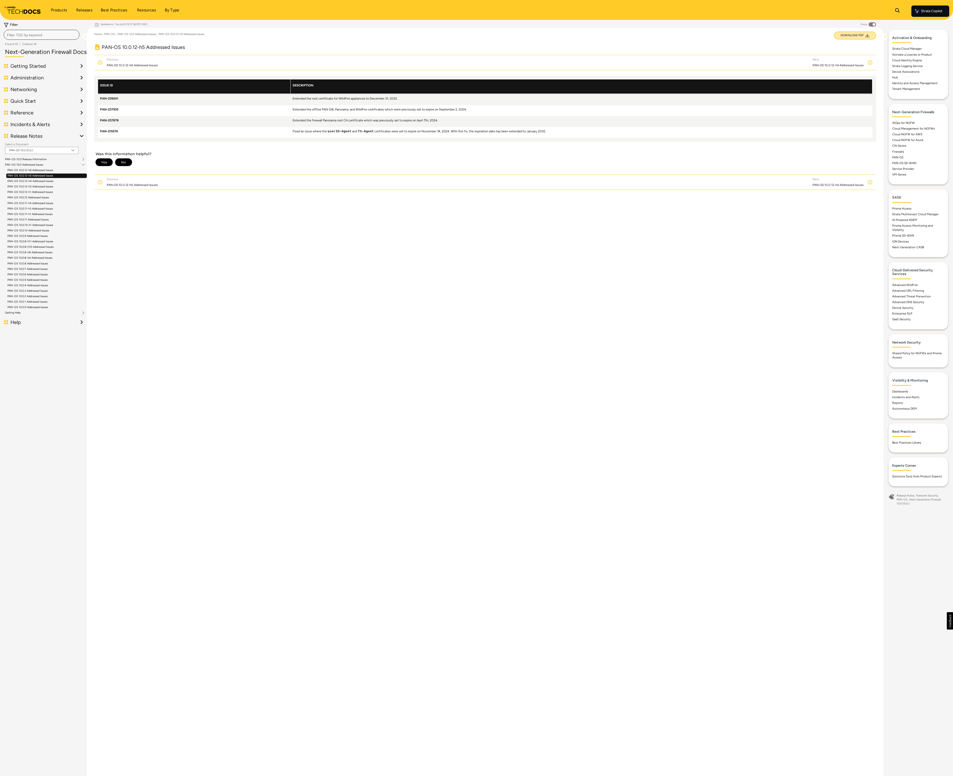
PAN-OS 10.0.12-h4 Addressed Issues (30, 181)
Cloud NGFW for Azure (907, 140)
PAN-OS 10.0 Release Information (26, 159)
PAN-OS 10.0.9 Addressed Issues (27, 236)
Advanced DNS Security (908, 302)
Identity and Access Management (915, 83)
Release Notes (905, 495)
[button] (950, 621)
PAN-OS (109, 34)
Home (98, 34)
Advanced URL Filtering (908, 290)
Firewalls (898, 151)
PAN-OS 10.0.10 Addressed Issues (28, 230)
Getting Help (13, 312)
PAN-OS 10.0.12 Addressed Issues (28, 197)
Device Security (902, 308)
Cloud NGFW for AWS (907, 134)
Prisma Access (902, 208)
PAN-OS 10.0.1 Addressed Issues (27, 301)
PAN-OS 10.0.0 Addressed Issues (27, 307)
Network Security (927, 495)
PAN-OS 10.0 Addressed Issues (24, 164)
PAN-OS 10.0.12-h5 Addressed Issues (30, 175)
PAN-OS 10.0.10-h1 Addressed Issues (30, 225)
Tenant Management (906, 89)
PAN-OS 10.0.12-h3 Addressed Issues (30, 186)
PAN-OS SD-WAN (904, 163)
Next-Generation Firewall (924, 499)
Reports (897, 403)
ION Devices (900, 241)
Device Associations (905, 71)
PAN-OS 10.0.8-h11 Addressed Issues (30, 241)
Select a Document (16, 144)
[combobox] (41, 35)
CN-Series (899, 145)
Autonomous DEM (904, 408)
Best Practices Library (906, 442)
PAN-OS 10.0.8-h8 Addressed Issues (29, 252)
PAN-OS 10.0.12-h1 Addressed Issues (30, 192)
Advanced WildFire (905, 285)
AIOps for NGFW (903, 123)
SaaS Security (901, 319)
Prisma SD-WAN (903, 235)
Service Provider (903, 169)
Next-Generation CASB (908, 247)
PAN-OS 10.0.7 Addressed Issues (27, 269)
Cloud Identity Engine (907, 60)
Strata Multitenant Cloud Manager (915, 214)
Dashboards (900, 391)
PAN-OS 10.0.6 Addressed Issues (27, 274)
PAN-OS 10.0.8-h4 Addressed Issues (29, 257)
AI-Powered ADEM (904, 220)
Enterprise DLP (902, 313)
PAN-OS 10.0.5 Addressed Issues (27, 280)
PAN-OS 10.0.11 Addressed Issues (28, 219)
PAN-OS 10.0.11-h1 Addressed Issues (30, 214)
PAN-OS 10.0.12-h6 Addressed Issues (30, 170)
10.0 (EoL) (903, 503)
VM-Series (899, 174)
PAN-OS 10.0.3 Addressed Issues (27, 290)
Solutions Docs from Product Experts (917, 476)
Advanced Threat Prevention (911, 296)
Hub (895, 77)
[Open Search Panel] (897, 11)
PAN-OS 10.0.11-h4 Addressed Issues (30, 203)
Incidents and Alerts (905, 397)
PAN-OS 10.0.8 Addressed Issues (27, 263)
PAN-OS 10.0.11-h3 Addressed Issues (30, 208)
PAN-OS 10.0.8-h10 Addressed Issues (30, 246)
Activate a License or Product (912, 54)
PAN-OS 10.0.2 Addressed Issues (27, 296)
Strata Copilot (931, 11)
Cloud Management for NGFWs (913, 128)
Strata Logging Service (907, 66)
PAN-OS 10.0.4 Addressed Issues (27, 285)
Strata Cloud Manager (907, 48)
